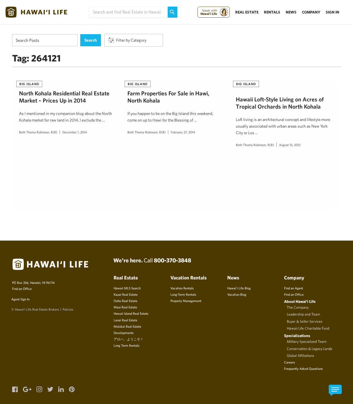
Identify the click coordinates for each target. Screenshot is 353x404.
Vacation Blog (236, 294)
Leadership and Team (303, 314)
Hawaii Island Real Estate (131, 313)
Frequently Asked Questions (303, 368)
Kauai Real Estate (126, 294)
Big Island (29, 84)
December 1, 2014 (74, 132)
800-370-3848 (172, 260)
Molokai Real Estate (127, 326)
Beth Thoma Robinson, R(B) (38, 132)
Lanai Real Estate (125, 320)
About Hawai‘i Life (299, 301)
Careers (289, 362)
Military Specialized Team (307, 341)
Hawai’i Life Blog (239, 288)
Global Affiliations (300, 355)
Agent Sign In (20, 299)
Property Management (185, 301)
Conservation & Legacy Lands (309, 348)
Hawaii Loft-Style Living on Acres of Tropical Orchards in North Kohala (280, 103)
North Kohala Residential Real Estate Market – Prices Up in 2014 (64, 97)
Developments (123, 333)
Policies (68, 309)
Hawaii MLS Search (127, 288)
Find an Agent (293, 288)
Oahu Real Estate (125, 301)
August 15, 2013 (289, 145)
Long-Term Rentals (183, 294)
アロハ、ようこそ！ (128, 339)
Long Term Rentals (126, 345)
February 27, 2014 (183, 132)
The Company (298, 307)
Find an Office (22, 288)
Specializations (297, 335)
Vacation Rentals (182, 288)
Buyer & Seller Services (304, 321)
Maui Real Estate (125, 307)
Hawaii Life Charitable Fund (308, 328)
